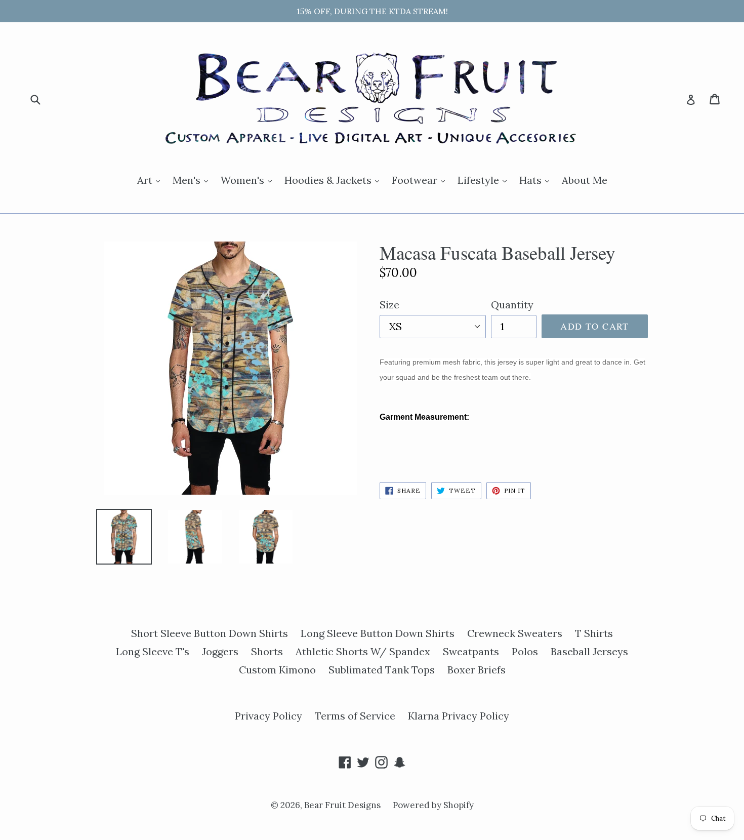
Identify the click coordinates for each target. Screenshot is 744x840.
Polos (525, 651)
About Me (584, 180)
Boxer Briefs (476, 669)
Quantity (512, 304)
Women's (249, 179)
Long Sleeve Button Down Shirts (377, 633)
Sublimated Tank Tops (381, 669)
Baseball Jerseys (589, 651)
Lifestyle (485, 179)
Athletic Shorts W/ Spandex (363, 651)
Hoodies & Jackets (334, 179)
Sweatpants (471, 651)
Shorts (267, 651)
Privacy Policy (268, 715)
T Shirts (594, 633)
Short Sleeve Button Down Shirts (209, 633)
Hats (536, 179)
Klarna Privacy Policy (458, 715)
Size (389, 304)
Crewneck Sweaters (514, 633)
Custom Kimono (277, 669)
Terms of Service (355, 715)
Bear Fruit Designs (343, 805)
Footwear (421, 179)
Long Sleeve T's (152, 651)
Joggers (220, 651)
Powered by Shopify (433, 805)
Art (151, 179)
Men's (193, 179)
